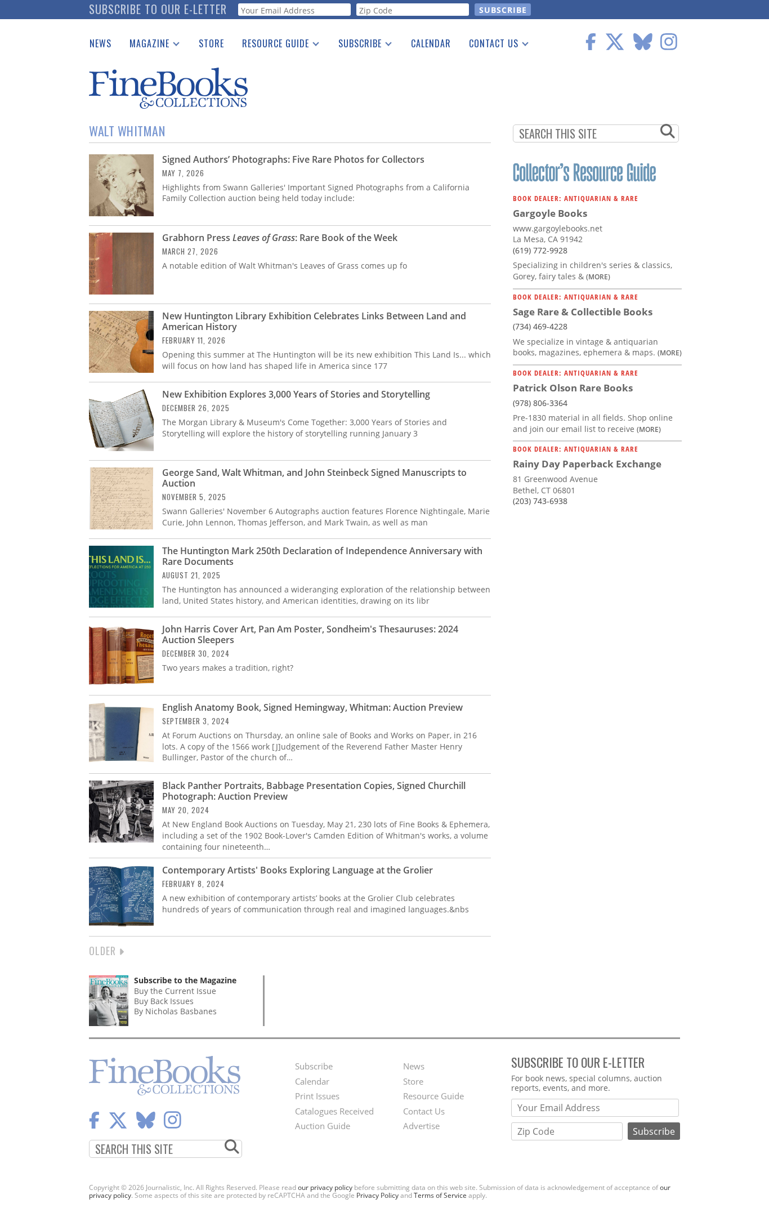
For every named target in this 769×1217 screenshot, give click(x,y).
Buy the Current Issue (175, 991)
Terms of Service (440, 1195)
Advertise (421, 1125)
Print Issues (317, 1096)
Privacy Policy (377, 1195)
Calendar (431, 43)
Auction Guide (322, 1125)
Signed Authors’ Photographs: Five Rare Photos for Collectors (293, 159)
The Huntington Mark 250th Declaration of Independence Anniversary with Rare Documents (322, 556)
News (100, 43)
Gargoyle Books (550, 213)
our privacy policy (325, 1187)
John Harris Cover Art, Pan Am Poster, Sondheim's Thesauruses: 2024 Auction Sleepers (310, 634)
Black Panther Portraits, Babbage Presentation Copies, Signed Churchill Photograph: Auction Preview (314, 791)
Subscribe (355, 46)
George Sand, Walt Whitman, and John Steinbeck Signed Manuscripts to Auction (314, 477)
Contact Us (489, 46)
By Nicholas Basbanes (175, 1011)
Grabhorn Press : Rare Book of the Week (279, 237)
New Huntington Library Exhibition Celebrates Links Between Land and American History (314, 321)
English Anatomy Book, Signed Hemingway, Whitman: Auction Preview (312, 707)
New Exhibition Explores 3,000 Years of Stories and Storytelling (296, 394)
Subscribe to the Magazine (185, 980)
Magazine (144, 46)
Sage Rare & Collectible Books (582, 311)
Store (211, 43)
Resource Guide (271, 46)
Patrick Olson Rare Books (573, 387)
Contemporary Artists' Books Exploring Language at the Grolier (297, 870)
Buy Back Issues (164, 1001)
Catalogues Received (334, 1111)
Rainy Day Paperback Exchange (587, 463)
